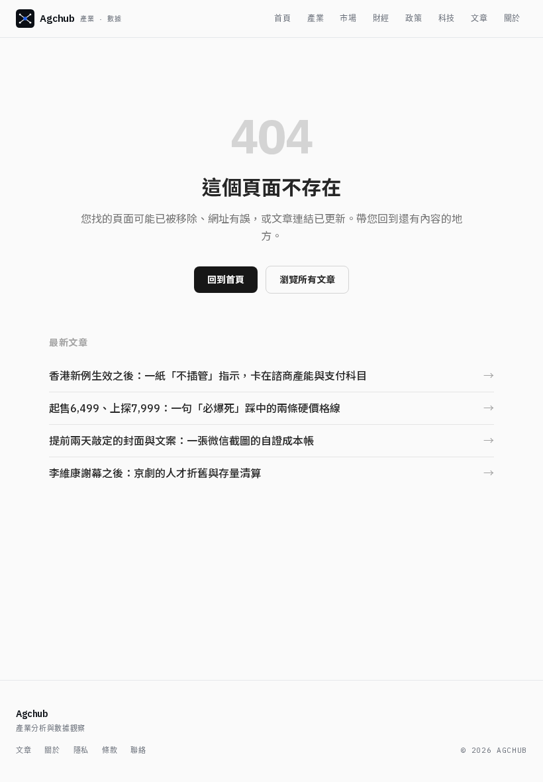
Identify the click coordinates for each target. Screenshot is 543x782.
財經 (381, 18)
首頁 (282, 18)
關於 (512, 18)
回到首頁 (225, 280)
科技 (446, 18)
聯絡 (138, 750)
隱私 (81, 750)
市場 (348, 18)
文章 (479, 18)
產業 (315, 18)
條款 (109, 750)
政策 (413, 18)
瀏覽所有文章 (307, 280)
